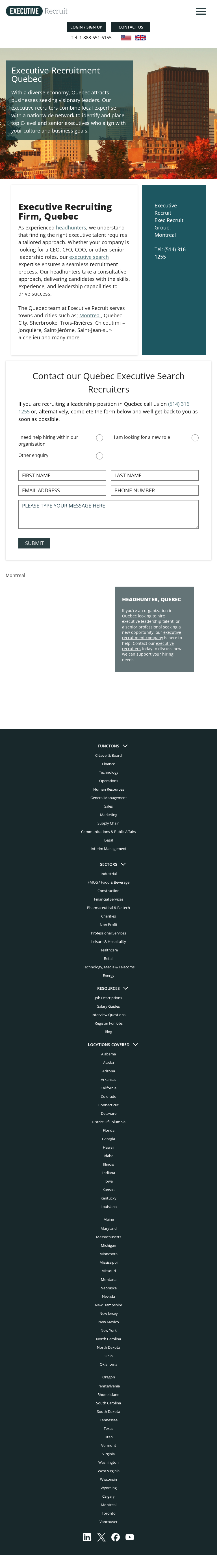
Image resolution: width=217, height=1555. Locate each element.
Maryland (109, 1228)
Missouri (108, 1270)
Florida (108, 1130)
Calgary (108, 1496)
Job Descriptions (108, 997)
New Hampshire (108, 1304)
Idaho (109, 1155)
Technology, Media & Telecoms (108, 967)
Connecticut (108, 1104)
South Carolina (108, 1403)
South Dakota (108, 1411)
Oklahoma (108, 1364)
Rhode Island (108, 1394)
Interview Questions (108, 1014)
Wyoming (109, 1487)
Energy (108, 975)
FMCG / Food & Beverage (108, 882)
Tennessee (109, 1419)
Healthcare (108, 950)
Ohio (109, 1355)
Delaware (108, 1113)
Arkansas (108, 1079)
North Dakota (108, 1347)
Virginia (108, 1453)
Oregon (108, 1377)
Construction (108, 890)
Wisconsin (108, 1479)
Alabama (108, 1054)
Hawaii (108, 1147)
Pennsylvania (108, 1386)
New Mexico (108, 1321)
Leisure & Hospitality (108, 941)
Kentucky (108, 1198)
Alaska (108, 1062)
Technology (108, 772)
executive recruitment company (151, 635)
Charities (108, 916)
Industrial (109, 873)
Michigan (108, 1245)
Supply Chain (108, 823)
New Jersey (108, 1313)
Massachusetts (108, 1236)
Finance (108, 763)
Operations (108, 780)
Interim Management (109, 848)
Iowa (109, 1181)
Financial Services (108, 899)
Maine (108, 1219)
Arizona (108, 1070)
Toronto (109, 1513)
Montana (108, 1279)
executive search (89, 256)
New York (109, 1330)
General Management (108, 797)
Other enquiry (33, 455)
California (108, 1087)
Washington (108, 1462)
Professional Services (108, 933)
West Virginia (109, 1470)
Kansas (108, 1189)
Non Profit (109, 924)
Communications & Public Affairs (108, 831)
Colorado (108, 1096)
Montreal (90, 315)
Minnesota (108, 1253)
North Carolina (108, 1338)
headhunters (71, 227)
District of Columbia (108, 1121)
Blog (108, 1031)
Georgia (108, 1138)
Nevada (108, 1296)
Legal (108, 840)
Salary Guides (108, 1006)
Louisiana (109, 1206)
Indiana (108, 1172)
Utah (109, 1436)
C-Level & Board (108, 755)
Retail (108, 958)
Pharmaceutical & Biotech (108, 907)
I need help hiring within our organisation (48, 440)
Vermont (108, 1445)
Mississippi (108, 1262)
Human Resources (108, 789)
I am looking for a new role (142, 437)
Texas (108, 1428)
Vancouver (108, 1521)
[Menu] (200, 11)
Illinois (108, 1164)
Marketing (108, 814)
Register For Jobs (109, 1023)
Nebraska (109, 1288)
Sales (108, 806)
